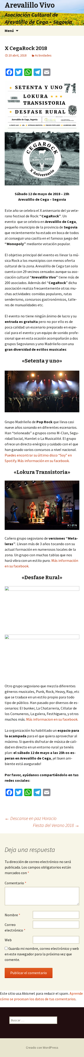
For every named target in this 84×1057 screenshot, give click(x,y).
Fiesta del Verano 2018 (56, 825)
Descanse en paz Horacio (30, 818)
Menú (9, 30)
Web (8, 940)
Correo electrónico (15, 927)
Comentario (15, 883)
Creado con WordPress (42, 1047)
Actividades (43, 55)
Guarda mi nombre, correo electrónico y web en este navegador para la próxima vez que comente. (42, 954)
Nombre (12, 915)
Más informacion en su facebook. (52, 719)
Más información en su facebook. (44, 460)
